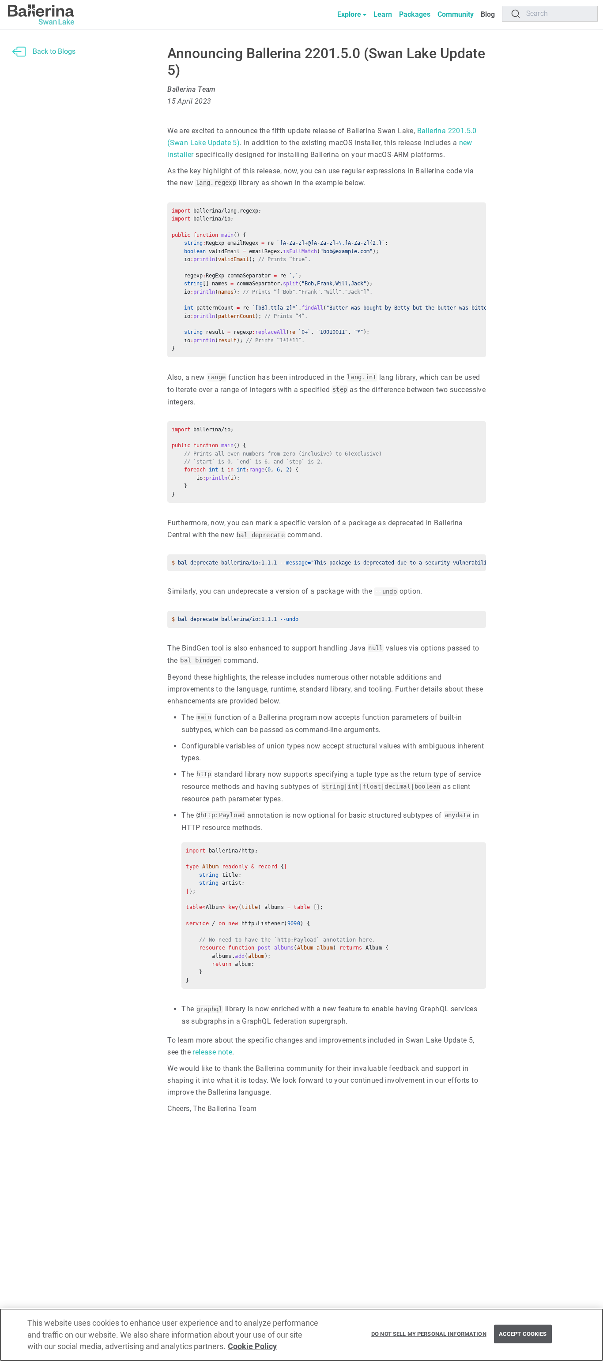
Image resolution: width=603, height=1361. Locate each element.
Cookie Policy (252, 1346)
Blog (488, 14)
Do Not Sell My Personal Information (428, 1334)
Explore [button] (349, 14)
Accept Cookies (523, 1334)
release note (212, 1052)
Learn (382, 14)
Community (455, 14)
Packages (414, 14)
